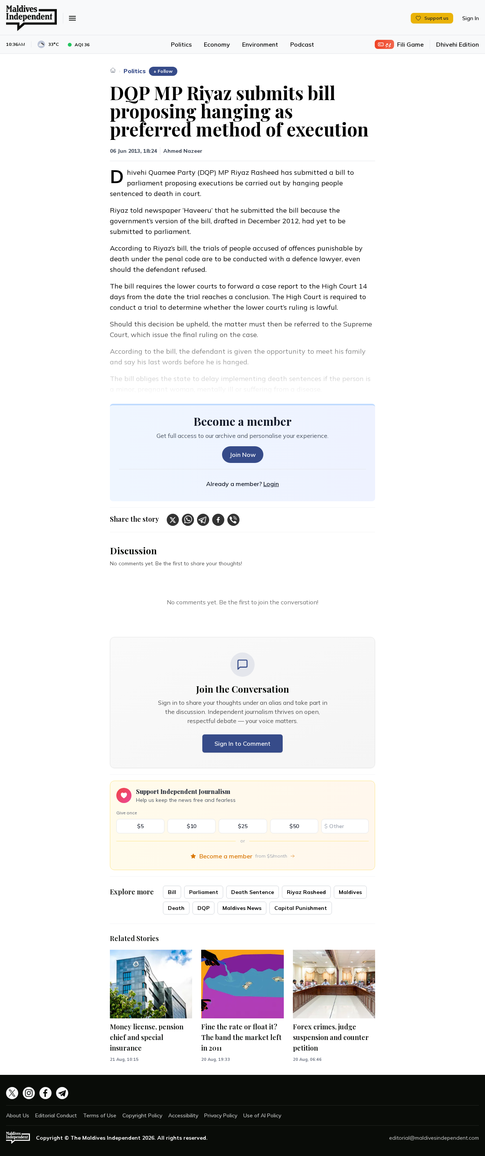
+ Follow (163, 71)
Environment (260, 44)
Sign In (470, 18)
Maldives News (241, 908)
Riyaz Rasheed (306, 892)
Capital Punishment (300, 908)
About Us (17, 1115)
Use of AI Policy (262, 1115)
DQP (203, 908)
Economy (217, 44)
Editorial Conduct (56, 1115)
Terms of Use (99, 1115)
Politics (181, 44)
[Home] (113, 70)
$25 (242, 826)
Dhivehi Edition (457, 44)
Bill (172, 892)
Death (176, 908)
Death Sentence (252, 892)
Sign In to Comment (242, 743)
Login (271, 484)
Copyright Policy (142, 1115)
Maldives (350, 892)
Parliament (203, 892)
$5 (140, 826)
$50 (294, 826)
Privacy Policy (220, 1115)
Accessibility (183, 1115)
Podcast (302, 44)
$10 (191, 826)
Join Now (243, 454)
